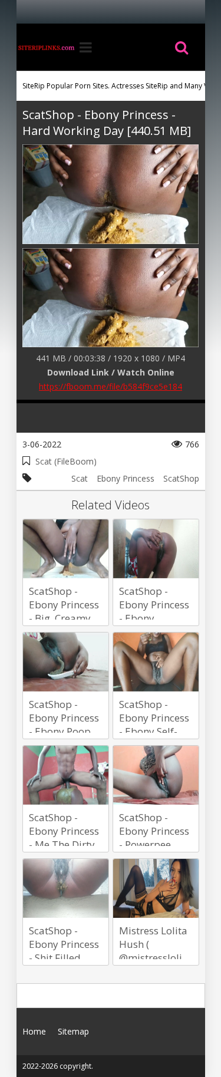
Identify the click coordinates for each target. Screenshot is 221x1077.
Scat (79, 478)
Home (46, 47)
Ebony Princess (125, 478)
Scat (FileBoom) (66, 461)
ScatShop (181, 478)
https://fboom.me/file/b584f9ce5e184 (110, 386)
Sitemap (73, 1031)
